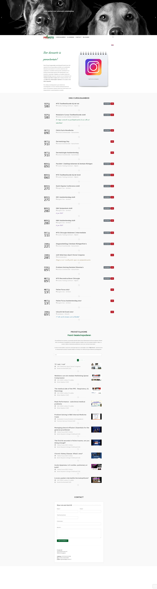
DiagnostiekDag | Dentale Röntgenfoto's (71, 244)
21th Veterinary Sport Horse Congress (70, 255)
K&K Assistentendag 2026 (65, 220)
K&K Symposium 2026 (64, 208)
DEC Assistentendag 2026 (65, 197)
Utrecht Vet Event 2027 (64, 312)
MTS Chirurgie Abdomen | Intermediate (71, 233)
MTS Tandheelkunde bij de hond (68, 175)
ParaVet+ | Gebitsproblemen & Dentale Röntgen (74, 164)
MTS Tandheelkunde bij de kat (67, 103)
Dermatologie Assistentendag (67, 152)
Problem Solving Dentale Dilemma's (70, 267)
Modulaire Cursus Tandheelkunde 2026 (71, 115)
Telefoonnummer (61, 515)
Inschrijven (107, 103)
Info (112, 103)
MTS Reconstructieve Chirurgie (68, 278)
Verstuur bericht (62, 540)
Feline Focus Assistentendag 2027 (68, 301)
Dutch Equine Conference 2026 (68, 186)
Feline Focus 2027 (62, 289)
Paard (70, 335)
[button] (1, 17)
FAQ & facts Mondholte (65, 130)
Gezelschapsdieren (82, 335)
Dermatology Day (62, 141)
